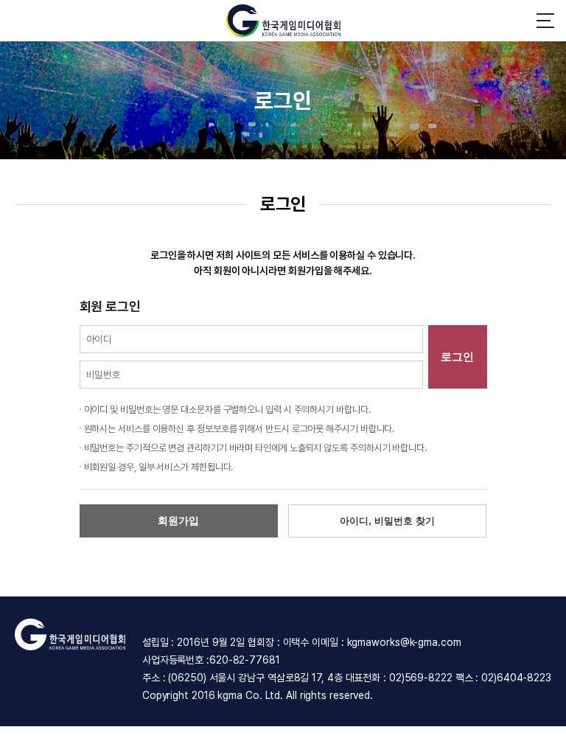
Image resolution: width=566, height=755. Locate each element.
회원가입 (178, 520)
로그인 (457, 356)
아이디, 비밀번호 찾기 (387, 520)
